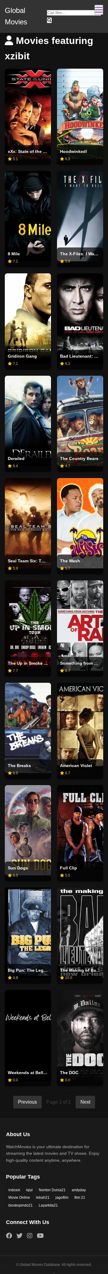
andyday (79, 1190)
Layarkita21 (48, 1205)
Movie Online (19, 1197)
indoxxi (14, 1190)
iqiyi (29, 1190)
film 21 (79, 1197)
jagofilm (62, 1197)
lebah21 (43, 1197)
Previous (27, 1102)
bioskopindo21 (20, 1205)
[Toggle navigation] (98, 10)
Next (85, 1102)
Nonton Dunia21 (52, 1190)
